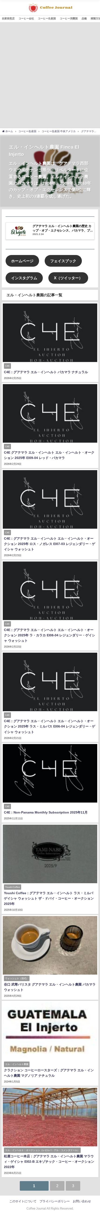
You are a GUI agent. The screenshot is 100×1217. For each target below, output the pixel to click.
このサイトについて (23, 1201)
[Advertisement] (50, 74)
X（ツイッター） (68, 277)
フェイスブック (63, 260)
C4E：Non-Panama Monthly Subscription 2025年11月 (46, 812)
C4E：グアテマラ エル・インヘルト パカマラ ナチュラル (46, 372)
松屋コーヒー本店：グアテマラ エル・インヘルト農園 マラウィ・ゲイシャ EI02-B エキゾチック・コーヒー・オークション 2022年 (49, 1162)
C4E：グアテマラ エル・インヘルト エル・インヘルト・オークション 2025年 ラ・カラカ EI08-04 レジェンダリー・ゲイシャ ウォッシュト (49, 635)
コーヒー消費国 (69, 18)
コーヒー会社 (26, 18)
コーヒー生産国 (47, 18)
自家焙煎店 (8, 18)
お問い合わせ (82, 1201)
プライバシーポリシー (55, 1201)
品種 (84, 18)
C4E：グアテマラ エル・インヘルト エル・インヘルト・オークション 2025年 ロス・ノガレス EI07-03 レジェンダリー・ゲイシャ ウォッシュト (49, 544)
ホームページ (22, 260)
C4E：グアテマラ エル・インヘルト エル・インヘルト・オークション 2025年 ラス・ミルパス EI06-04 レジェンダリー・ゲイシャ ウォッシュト (49, 726)
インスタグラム (24, 277)
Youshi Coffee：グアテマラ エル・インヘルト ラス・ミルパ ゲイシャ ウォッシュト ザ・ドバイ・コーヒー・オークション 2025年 (49, 898)
